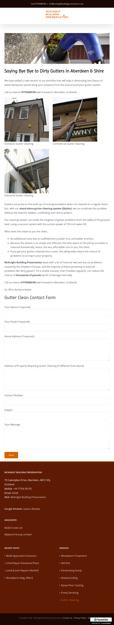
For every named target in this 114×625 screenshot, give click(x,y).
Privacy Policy (80, 618)
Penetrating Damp (71, 570)
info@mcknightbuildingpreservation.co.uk (66, 4)
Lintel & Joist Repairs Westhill (22, 570)
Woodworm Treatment (74, 555)
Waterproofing (69, 578)
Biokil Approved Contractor (21, 555)
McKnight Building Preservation (28, 497)
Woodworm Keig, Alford (19, 578)
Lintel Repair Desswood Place (22, 563)
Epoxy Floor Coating (72, 585)
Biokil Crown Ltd (13, 527)
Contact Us (67, 618)
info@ (15, 493)
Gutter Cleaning (70, 600)
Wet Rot (65, 563)
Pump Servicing (70, 592)
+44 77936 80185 (22, 488)
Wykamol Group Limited (17, 534)
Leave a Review (31, 508)
